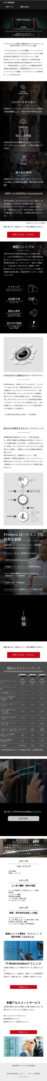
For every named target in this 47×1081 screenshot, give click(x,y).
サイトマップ (23, 1077)
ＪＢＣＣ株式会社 (9, 2)
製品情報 (23, 818)
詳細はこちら (23, 987)
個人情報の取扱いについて (16, 1073)
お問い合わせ (24, 7)
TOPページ (9, 7)
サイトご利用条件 (34, 1073)
